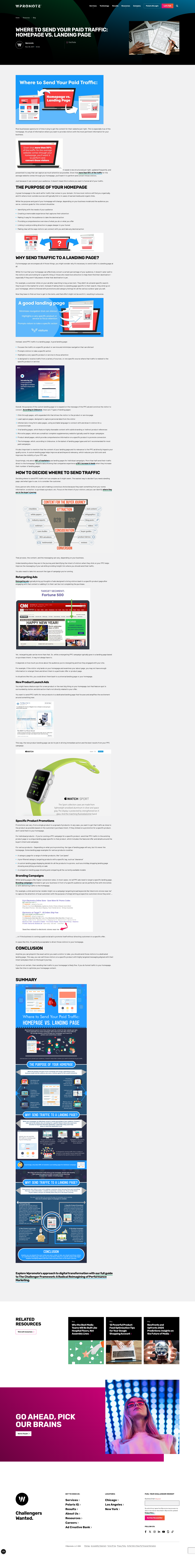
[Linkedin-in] (159, 1531)
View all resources (25, 1332)
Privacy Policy (149, 1513)
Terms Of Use (111, 1546)
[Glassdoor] (168, 1531)
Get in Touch (23, 1434)
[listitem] (86, 1340)
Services (71, 1500)
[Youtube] (163, 1531)
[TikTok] (172, 1531)
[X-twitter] (150, 1531)
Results (70, 1509)
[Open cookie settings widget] (3, 1551)
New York (111, 1509)
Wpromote (29, 43)
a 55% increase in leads (85, 463)
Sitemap (87, 1546)
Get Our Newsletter (154, 1518)
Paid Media (72, 42)
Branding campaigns (24, 883)
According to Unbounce (32, 410)
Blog (34, 18)
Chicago (111, 1500)
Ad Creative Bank (77, 1527)
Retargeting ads (22, 581)
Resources (26, 18)
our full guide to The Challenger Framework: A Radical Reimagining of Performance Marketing (64, 1277)
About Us (71, 1513)
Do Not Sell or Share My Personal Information (141, 1546)
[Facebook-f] (145, 1531)
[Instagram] (154, 1531)
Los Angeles (113, 1504)
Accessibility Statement (98, 1546)
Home (18, 18)
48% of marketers (42, 460)
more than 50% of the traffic (90, 173)
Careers (71, 1522)
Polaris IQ (72, 1504)
